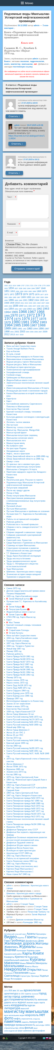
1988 (42, 325)
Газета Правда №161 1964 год (20, 672)
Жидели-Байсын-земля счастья (20, 380)
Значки (10, 950)
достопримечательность (20, 999)
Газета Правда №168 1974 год (20, 659)
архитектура (11, 993)
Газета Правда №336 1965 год (20, 669)
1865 (30, 291)
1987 (33, 325)
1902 (31, 300)
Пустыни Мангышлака (16, 509)
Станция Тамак (27, 904)
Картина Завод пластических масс (22, 866)
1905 (42, 300)
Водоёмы (20, 938)
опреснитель (26, 1019)
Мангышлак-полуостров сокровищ (22, 435)
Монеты (28, 966)
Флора (7, 979)
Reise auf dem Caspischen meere (21, 346)
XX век (20, 990)
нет (35, 64)
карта (42, 1002)
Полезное (8, 973)
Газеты (30, 937)
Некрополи (15, 969)
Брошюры (41, 934)
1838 (20, 288)
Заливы (39, 947)
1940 (21, 306)
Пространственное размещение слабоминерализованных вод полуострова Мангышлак (25, 501)
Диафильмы (32, 941)
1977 (34, 319)
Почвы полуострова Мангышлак (21, 496)
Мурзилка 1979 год (15, 827)
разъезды (40, 1025)
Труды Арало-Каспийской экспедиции (23, 556)
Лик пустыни (12, 425)
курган (31, 1005)
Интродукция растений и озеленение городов (27, 391)
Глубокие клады (13, 375)
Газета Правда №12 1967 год (19, 664)
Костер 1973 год (13, 738)
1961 (34, 309)
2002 (16, 332)
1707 (23, 285)
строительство (11, 1028)
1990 (14, 328)
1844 (29, 288)
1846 (33, 288)
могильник (14, 1015)
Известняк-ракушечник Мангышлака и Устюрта (27, 388)
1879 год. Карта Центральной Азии (22, 777)
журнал (22, 1002)
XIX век (12, 990)
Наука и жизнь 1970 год (17, 680)
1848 (43, 288)
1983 (43, 322)
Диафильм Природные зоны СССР (22, 830)
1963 (46, 308)
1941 (26, 306)
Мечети (30, 963)
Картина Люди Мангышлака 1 (19, 871)
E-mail (10, 232)
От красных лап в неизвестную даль (23, 464)
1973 (40, 315)
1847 (37, 288)
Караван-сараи (33, 950)
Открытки (34, 969)
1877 (42, 294)
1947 (34, 306)
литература (12, 1008)
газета (28, 993)
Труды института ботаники (18, 558)
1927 (43, 303)
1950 (42, 306)
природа (9, 1024)
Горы (7, 940)
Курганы (37, 959)
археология (32, 990)
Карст (9, 401)
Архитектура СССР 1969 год (19, 853)
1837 (16, 288)
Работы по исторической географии (22, 519)
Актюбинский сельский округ (15, 934)
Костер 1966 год (13, 774)
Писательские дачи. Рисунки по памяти (24, 480)
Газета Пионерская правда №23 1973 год (25, 806)
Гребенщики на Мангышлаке (19, 377)
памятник (12, 1021)
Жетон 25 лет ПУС (14, 735)
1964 (7, 312)
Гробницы (17, 940)
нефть (17, 1018)
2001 (12, 332)
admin (36, 25)
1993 (29, 328)
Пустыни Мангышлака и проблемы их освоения (27, 511)
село (47, 1025)
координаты (19, 1005)
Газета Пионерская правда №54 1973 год (25, 798)
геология (24, 61)
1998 (7, 331)
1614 (14, 285)
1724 (35, 285)
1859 (26, 291)
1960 (29, 309)
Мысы (35, 966)
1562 (6, 285)
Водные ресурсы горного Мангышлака (23, 362)
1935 (6, 306)
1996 (41, 328)
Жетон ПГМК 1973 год (16, 766)
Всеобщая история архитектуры (21, 367)
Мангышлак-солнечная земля (19, 438)
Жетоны (41, 943)
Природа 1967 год (14, 698)
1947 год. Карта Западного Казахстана (24, 795)
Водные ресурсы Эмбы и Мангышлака (23, 364)
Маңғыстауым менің (15, 443)
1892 (38, 297)
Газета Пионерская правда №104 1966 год (25, 824)
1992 (24, 329)
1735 (39, 285)
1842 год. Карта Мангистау (18, 856)
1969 (7, 315)
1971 (22, 315)
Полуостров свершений (17, 488)
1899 (16, 300)
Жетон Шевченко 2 (14, 764)
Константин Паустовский (17, 409)
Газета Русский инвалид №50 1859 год (24, 725)
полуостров (36, 1021)
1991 (19, 329)
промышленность (25, 1024)
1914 (26, 303)
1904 (36, 300)
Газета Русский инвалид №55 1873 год (24, 722)
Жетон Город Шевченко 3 (17, 730)
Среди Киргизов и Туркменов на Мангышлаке (27, 543)
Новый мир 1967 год (15, 649)
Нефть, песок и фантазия (18, 453)
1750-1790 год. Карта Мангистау (21, 617)
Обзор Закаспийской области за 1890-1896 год (27, 456)
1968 (40, 312)
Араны (31, 933)
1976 (26, 318)
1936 (10, 306)
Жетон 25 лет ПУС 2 (15, 732)
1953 (6, 309)
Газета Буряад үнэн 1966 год (19, 696)
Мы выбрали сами (14, 446)
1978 (42, 319)
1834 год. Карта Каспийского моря (22, 638)
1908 (6, 303)
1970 (14, 315)
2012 (7, 334)
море (22, 1015)
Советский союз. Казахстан (19, 540)
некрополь (32, 1015)
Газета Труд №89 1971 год (18, 688)
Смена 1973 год (13, 588)
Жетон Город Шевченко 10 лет (20, 714)
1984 (8, 325)
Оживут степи (12, 461)
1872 (12, 294)
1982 (34, 322)
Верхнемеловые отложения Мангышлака (25, 359)
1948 (38, 306)
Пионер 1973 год (13, 677)
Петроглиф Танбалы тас (39, 912)
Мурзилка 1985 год (15, 769)
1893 (42, 297)
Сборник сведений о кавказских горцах (24, 532)
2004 (27, 332)
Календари (21, 951)
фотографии (38, 1030)
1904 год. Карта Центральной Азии (22, 793)
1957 (20, 309)
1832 (6, 288)
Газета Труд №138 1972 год (19, 685)
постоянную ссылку (23, 67)
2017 (17, 334)
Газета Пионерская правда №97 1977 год (25, 811)
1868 (34, 291)
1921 (34, 303)
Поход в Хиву (12, 493)
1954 (11, 308)
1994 (35, 329)
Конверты (9, 957)
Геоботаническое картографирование (23, 370)
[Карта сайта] (6, 1038)
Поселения (20, 972)
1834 (11, 288)
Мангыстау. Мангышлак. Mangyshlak (23, 430)
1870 (44, 291)
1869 (39, 291)
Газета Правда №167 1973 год (20, 662)
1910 (17, 303)
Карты (27, 953)
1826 (48, 285)
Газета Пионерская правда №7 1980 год (24, 801)
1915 (30, 303)
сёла (21, 1028)
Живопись (11, 947)
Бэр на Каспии (13, 351)
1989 (7, 328)
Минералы (41, 963)
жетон (14, 1002)
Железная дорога (19, 943)
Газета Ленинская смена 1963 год (21, 861)
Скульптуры (25, 976)
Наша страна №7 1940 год (18, 874)
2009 (45, 332)
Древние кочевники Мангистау (30, 920)
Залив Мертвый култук (19, 599)
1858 (21, 291)
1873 (18, 294)
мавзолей (25, 1009)
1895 (6, 300)
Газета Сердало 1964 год (17, 690)
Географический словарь (17, 372)
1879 (46, 294)
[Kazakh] (44, 1038)
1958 (24, 309)
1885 (14, 297)
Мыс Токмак (14, 622)
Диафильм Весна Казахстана (19, 848)
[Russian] (47, 1038)
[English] (50, 1038)
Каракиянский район (13, 954)
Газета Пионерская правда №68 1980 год (25, 803)
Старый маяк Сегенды (19, 630)
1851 (7, 291)
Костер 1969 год (13, 746)
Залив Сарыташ (16, 614)
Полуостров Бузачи (18, 609)
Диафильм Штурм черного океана (21, 845)
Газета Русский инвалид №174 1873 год (24, 719)
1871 (6, 294)
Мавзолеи (11, 963)
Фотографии (16, 979)
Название (11, 224)
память (25, 1022)
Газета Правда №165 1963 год (20, 675)
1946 (30, 306)
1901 (25, 300)
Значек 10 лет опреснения (18, 704)
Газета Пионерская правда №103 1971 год (25, 814)
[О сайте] (4, 1038)
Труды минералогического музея (21, 561)
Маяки (23, 963)
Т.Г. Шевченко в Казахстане (19, 553)
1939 (15, 305)
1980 (15, 322)
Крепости (21, 956)
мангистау (15, 64)
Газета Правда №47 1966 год (19, 667)
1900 (20, 300)
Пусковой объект (14, 506)
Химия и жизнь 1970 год (17, 706)
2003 (22, 331)
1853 (12, 291)
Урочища (35, 976)
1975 (17, 318)
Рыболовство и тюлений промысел (22, 524)
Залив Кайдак (15, 607)
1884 (10, 297)
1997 (46, 329)
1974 (8, 318)
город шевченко (23, 996)
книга (6, 64)
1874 (25, 294)
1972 (30, 315)
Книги (7, 61)
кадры (36, 1003)
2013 (12, 334)
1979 (7, 322)
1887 (18, 297)
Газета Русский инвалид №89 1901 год (24, 751)
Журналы (27, 946)
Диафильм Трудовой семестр (19, 842)
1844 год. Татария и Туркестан (20, 646)
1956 (16, 309)
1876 (37, 294)
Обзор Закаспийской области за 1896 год (25, 459)
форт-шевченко (25, 1031)
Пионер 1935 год (13, 651)
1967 (32, 312)
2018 (21, 334)
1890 (28, 297)
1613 (10, 285)
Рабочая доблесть (14, 522)
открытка (36, 1019)
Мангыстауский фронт (16, 432)
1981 (25, 322)
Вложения (9, 241)
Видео (10, 936)
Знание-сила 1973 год (16, 772)
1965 (14, 312)
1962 (39, 308)
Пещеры (10, 477)
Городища (42, 937)
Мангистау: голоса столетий (19, 427)
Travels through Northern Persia (20, 349)
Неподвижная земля (15, 451)
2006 (36, 332)
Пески (45, 970)
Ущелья (44, 975)
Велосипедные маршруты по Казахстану (25, 356)
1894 (46, 297)
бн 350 (21, 994)
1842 (24, 288)
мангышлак (27, 64)
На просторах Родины (16, 448)
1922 (39, 303)
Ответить (14, 116)
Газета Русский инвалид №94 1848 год (24, 740)
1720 (27, 285)
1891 (33, 297)
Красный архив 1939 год (17, 743)
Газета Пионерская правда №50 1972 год (25, 809)
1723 (31, 285)
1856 (17, 291)
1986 (25, 325)
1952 (47, 306)
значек (30, 1002)
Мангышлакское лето (16, 440)
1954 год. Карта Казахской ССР (20, 785)
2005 (32, 332)
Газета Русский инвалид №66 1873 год (24, 717)
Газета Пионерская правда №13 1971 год (25, 816)
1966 (23, 312)
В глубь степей (13, 354)
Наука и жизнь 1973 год (17, 683)
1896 (11, 300)
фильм (28, 1027)
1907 (47, 300)
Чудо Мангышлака (14, 569)
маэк (6, 1015)
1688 (18, 285)
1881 (6, 297)
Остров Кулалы (16, 633)
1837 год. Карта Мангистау (18, 643)
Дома (41, 940)
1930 (47, 303)
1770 (44, 285)
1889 (23, 297)
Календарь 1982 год (32, 922)
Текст (9, 197)
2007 (40, 332)
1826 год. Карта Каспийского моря (22, 596)
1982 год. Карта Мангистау (18, 864)
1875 (31, 294)
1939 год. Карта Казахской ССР (20, 711)
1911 (22, 303)
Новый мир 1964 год (15, 727)
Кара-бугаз (11, 398)
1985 (17, 325)
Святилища (12, 975)
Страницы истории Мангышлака (20, 545)
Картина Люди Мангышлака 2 (19, 869)
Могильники (14, 966)
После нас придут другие (18, 490)
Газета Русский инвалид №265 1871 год (24, 748)
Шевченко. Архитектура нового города (23, 572)
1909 (12, 303)
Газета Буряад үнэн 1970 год (19, 693)
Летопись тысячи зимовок (18, 422)
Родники (32, 973)
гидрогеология (37, 61)
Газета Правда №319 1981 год (20, 656)
